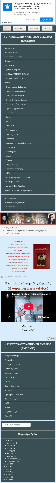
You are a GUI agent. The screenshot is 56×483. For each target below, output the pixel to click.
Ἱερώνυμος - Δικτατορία (14, 394)
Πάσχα (8, 156)
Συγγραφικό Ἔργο (11, 412)
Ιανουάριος (10, 461)
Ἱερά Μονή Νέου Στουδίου (15, 186)
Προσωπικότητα (11, 52)
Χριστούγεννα (10, 151)
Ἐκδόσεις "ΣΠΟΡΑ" (12, 182)
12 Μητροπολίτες (11, 198)
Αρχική (7, 28)
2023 (6, 469)
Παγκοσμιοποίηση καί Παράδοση (18, 143)
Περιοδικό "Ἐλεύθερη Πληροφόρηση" (19, 190)
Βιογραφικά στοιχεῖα (13, 356)
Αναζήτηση (47, 28)
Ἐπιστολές (9, 416)
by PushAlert (8, 22)
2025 (6, 464)
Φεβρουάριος (11, 458)
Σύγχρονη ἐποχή (11, 164)
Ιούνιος (9, 448)
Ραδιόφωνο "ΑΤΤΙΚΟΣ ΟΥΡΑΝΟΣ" (17, 74)
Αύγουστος (10, 443)
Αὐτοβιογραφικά (11, 368)
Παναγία (8, 160)
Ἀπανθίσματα (10, 207)
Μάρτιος (9, 456)
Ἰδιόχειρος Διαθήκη (12, 364)
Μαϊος (8, 451)
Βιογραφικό (9, 48)
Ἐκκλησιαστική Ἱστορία (14, 95)
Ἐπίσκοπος (9, 121)
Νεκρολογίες (10, 61)
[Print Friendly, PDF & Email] (51, 338)
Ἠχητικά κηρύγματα (12, 70)
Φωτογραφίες (10, 65)
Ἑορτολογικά (10, 147)
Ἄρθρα (7, 82)
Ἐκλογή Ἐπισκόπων (12, 386)
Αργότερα (30, 19)
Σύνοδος (8, 117)
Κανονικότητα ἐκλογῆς (13, 57)
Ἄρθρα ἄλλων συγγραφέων (14, 202)
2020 (6, 477)
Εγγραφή (46, 19)
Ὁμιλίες (7, 403)
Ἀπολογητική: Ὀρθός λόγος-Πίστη (18, 177)
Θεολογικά (9, 126)
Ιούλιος (9, 445)
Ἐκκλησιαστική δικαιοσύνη (15, 91)
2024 (6, 466)
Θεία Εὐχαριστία (11, 134)
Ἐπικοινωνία (34, 28)
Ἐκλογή (7, 381)
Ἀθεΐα (7, 173)
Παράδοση (9, 138)
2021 (6, 474)
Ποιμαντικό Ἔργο (11, 399)
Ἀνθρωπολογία (11, 130)
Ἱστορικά (8, 390)
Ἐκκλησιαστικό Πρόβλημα (15, 87)
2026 (6, 440)
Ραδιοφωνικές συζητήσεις (14, 78)
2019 (6, 479)
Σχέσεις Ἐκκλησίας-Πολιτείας (16, 100)
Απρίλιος (9, 453)
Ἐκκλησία (9, 113)
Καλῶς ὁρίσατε (19, 28)
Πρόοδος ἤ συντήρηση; (14, 169)
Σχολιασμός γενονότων (14, 108)
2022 (6, 471)
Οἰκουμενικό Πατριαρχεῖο (15, 104)
